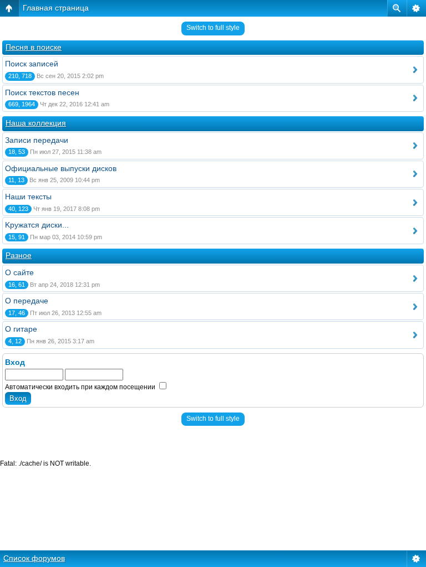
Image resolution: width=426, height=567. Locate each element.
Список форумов (34, 558)
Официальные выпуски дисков (60, 168)
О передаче (26, 300)
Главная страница (56, 7)
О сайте (19, 272)
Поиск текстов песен (42, 92)
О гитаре (21, 328)
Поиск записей (31, 63)
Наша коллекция (36, 122)
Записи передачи (36, 140)
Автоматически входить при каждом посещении (81, 387)
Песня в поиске (34, 47)
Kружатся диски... (37, 224)
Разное (19, 255)
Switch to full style (213, 28)
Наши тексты (28, 196)
